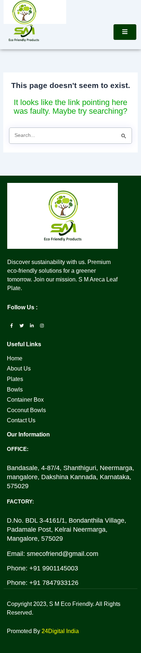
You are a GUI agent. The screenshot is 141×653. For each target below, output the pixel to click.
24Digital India (60, 631)
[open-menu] (125, 32)
